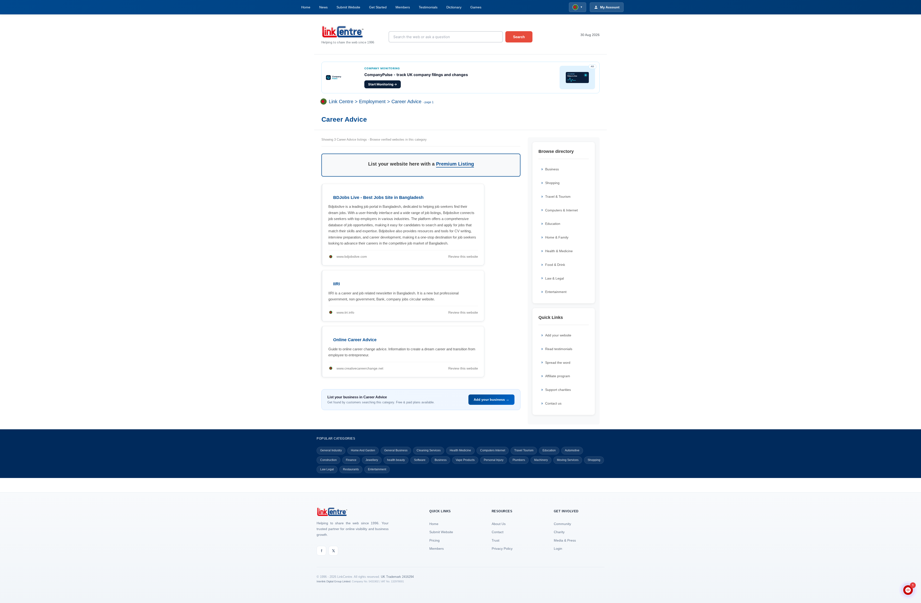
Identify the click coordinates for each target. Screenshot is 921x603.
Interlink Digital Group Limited (333, 581)
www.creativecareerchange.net (360, 368)
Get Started (378, 7)
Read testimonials (558, 349)
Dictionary (453, 7)
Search (519, 37)
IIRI (336, 283)
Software (419, 460)
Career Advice (406, 101)
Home (305, 7)
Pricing (434, 540)
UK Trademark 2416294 (397, 577)
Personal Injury (493, 460)
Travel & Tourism (558, 196)
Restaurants (351, 469)
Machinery (541, 460)
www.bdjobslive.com (352, 256)
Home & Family (556, 237)
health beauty (396, 460)
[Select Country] (324, 101)
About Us (499, 524)
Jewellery (372, 460)
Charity (559, 532)
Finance (351, 460)
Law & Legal (554, 278)
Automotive (572, 450)
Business (552, 169)
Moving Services (568, 460)
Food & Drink (555, 265)
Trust (495, 540)
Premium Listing (455, 164)
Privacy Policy (502, 548)
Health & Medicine (559, 251)
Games (475, 7)
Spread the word (557, 362)
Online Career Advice (355, 339)
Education (552, 224)
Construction (328, 460)
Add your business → (491, 399)
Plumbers (519, 460)
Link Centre (341, 101)
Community (562, 524)
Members (403, 7)
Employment (372, 101)
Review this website (463, 256)
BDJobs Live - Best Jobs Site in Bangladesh (378, 197)
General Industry (331, 450)
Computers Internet (492, 450)
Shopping (552, 183)
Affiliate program (557, 376)
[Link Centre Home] (351, 31)
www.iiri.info (345, 312)
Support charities (558, 390)
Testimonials (428, 7)
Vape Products (465, 460)
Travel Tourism (523, 450)
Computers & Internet (561, 210)
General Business (395, 450)
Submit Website (348, 7)
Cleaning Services (429, 450)
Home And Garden (363, 450)
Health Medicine (460, 450)
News (323, 7)
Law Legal (327, 469)
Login (558, 548)
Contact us (553, 403)
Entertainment (556, 292)
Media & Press (565, 540)
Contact (497, 532)
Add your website (558, 335)
